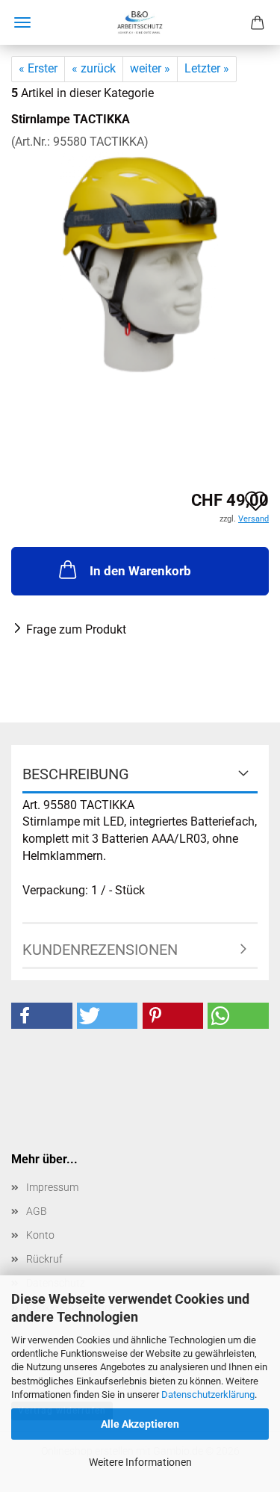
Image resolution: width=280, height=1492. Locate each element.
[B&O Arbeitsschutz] (139, 22)
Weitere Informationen (140, 1462)
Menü (22, 22)
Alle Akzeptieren (140, 1424)
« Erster (38, 68)
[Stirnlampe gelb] (140, 262)
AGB (36, 1211)
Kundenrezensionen (100, 950)
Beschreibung (75, 774)
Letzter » (206, 68)
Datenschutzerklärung (208, 1394)
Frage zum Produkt (76, 629)
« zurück (94, 68)
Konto (40, 1235)
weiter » (150, 68)
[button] (41, 1016)
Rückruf (44, 1259)
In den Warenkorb (140, 570)
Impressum (52, 1187)
